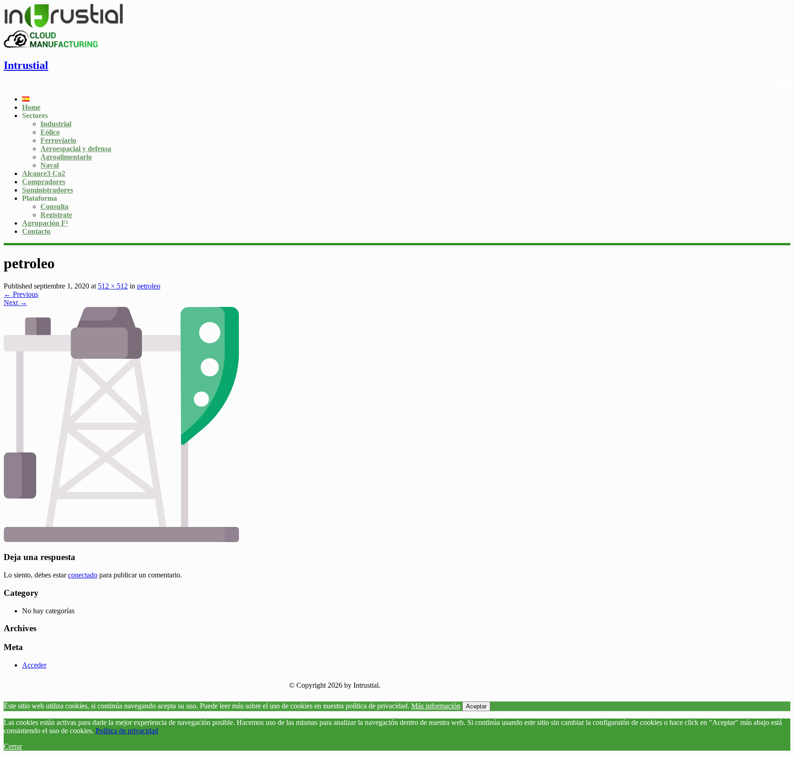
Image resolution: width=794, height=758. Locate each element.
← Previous (21, 294)
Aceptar (476, 706)
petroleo (148, 286)
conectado (82, 575)
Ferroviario (58, 140)
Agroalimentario (66, 157)
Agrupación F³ (45, 223)
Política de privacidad (127, 731)
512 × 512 (113, 286)
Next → (15, 302)
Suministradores (47, 190)
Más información (435, 706)
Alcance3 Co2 (43, 173)
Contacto (36, 231)
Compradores (43, 182)
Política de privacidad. (414, 685)
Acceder (34, 665)
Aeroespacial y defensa (75, 149)
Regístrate (56, 215)
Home (31, 107)
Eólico (50, 132)
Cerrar (13, 746)
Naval (49, 165)
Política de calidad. (477, 685)
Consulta (54, 206)
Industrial (55, 124)
